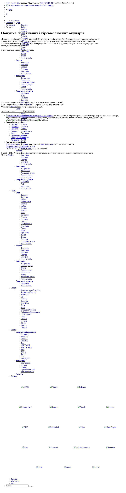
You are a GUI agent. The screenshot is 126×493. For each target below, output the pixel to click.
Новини (14, 131)
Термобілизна (26, 131)
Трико (23, 47)
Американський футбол (30, 290)
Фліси (23, 49)
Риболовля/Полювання (30, 312)
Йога (23, 305)
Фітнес (23, 323)
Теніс (23, 316)
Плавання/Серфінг (28, 310)
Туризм (24, 321)
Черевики (25, 62)
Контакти (15, 140)
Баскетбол (25, 294)
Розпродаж (25, 358)
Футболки (25, 51)
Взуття (19, 60)
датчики (24, 365)
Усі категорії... (26, 58)
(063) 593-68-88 (46, 3)
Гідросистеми (26, 270)
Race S (23, 354)
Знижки (14, 479)
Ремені (23, 274)
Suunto (13, 330)
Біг (22, 297)
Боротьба (24, 301)
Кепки (23, 87)
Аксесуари (20, 76)
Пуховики (25, 215)
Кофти (23, 27)
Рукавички (25, 80)
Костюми (24, 197)
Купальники (26, 202)
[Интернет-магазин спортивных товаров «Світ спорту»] (29, 5)
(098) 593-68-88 (12, 3)
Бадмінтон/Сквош (28, 292)
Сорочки (24, 126)
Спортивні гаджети (24, 91)
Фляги (23, 268)
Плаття (23, 122)
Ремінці (24, 367)
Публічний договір (19, 135)
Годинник (25, 93)
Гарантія (14, 129)
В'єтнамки (25, 71)
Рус (10, 10)
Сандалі (24, 67)
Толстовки (25, 133)
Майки (23, 206)
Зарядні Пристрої (28, 369)
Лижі (23, 308)
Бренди (14, 376)
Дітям (13, 190)
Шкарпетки (25, 78)
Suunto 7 (24, 339)
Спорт (13, 288)
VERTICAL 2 (26, 347)
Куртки (24, 29)
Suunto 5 (24, 336)
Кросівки (24, 65)
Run (22, 343)
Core (22, 356)
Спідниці (24, 239)
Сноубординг (26, 314)
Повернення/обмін (18, 138)
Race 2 (23, 352)
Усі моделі (25, 334)
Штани (23, 56)
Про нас (14, 124)
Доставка (14, 127)
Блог (13, 483)
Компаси (24, 98)
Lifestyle (24, 327)
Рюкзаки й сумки (28, 82)
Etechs (10, 155)
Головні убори (27, 84)
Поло (23, 213)
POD (23, 96)
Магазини (15, 481)
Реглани (24, 36)
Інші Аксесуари (27, 372)
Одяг (18, 23)
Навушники (25, 363)
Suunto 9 (24, 341)
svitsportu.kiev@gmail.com (16, 146)
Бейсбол (24, 299)
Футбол (24, 325)
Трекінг (24, 319)
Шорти (23, 54)
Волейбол (25, 303)
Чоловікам (15, 20)
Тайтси (24, 129)
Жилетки (24, 25)
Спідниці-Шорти (28, 146)
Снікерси (24, 69)
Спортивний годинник (26, 332)
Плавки (24, 208)
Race (22, 350)
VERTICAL (25, 345)
